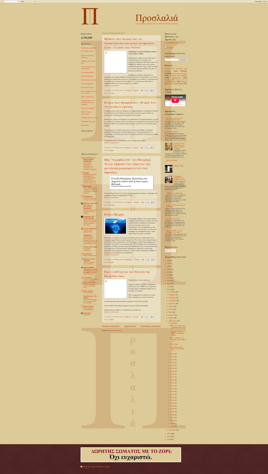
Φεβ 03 (172, 420)
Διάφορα (112, 205)
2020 (168, 269)
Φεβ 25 (172, 359)
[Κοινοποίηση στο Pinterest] (153, 90)
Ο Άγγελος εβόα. (178, 166)
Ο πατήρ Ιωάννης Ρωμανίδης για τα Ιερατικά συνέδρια (178, 145)
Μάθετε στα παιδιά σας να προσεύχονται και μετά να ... (178, 327)
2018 (168, 275)
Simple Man (87, 313)
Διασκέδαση (173, 75)
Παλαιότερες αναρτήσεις (151, 326)
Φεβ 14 (172, 391)
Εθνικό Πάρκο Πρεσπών (90, 255)
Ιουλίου (171, 306)
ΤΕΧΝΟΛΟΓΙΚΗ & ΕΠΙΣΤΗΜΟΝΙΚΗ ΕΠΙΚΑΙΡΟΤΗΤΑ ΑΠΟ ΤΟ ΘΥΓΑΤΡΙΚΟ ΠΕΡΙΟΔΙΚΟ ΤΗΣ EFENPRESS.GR (90, 240)
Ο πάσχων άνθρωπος (171, 131)
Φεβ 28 (172, 323)
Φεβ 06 (172, 412)
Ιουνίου (171, 309)
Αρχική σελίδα (130, 326)
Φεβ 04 (172, 417)
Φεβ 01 (172, 426)
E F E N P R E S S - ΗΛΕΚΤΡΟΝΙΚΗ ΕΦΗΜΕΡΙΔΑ (89, 159)
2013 (168, 289)
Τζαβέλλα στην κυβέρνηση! (174, 193)
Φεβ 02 (172, 423)
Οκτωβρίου (172, 298)
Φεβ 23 (172, 365)
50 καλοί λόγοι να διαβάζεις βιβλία (88, 231)
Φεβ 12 (172, 397)
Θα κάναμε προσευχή (172, 218)
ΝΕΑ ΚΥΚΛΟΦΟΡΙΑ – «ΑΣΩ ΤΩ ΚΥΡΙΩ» (89, 263)
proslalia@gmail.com (171, 43)
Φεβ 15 (172, 388)
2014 (168, 286)
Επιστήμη (168, 80)
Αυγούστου (172, 303)
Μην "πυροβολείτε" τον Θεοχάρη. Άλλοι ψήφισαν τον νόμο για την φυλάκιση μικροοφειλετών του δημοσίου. (127, 165)
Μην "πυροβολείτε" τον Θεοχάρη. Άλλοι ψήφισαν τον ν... (178, 339)
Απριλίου (172, 315)
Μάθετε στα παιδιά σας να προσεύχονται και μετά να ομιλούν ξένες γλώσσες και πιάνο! (129, 43)
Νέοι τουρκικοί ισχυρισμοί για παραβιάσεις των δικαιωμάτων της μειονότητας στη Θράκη (90, 166)
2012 (168, 433)
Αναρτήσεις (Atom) (116, 330)
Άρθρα (111, 150)
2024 (168, 260)
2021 (168, 266)
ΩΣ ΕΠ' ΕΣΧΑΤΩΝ (171, 160)
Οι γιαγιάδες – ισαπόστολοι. (87, 249)
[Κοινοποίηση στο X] (149, 90)
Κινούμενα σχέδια (179, 79)
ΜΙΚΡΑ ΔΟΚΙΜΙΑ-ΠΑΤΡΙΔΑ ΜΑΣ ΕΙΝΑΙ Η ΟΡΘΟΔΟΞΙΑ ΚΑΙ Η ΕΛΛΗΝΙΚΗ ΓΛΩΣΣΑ (90, 270)
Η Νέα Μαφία (114, 214)
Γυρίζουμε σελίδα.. (88, 292)
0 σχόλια (135, 90)
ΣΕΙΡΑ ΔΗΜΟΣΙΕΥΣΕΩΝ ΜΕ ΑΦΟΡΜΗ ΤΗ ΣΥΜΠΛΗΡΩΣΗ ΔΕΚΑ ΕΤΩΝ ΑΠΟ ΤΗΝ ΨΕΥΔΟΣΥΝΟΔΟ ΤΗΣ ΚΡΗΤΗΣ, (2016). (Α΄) (90, 179)
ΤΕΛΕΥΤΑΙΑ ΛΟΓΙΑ (88, 274)
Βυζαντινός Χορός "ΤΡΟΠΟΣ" (89, 259)
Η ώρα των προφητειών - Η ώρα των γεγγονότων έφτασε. (130, 104)
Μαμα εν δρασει (88, 306)
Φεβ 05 (172, 415)
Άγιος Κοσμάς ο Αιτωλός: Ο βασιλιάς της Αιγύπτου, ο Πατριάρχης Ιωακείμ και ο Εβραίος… (90, 190)
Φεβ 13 (172, 394)
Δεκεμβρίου (172, 292)
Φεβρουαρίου (173, 321)
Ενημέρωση (176, 78)
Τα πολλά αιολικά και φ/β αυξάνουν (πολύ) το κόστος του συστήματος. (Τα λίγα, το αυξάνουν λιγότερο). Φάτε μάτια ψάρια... (90, 283)
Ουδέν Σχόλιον (88, 291)
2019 (168, 272)
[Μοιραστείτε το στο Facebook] (151, 90)
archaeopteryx (87, 277)
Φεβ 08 (172, 406)
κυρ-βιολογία (87, 254)
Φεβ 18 (172, 380)
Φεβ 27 (172, 354)
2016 (168, 281)
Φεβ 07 (172, 409)
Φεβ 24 (172, 362)
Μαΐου (171, 312)
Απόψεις (168, 71)
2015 (168, 284)
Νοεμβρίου (172, 295)
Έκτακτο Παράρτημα (90, 228)
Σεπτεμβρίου (173, 300)
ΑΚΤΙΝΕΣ (86, 173)
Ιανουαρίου (172, 430)
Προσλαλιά (171, 84)
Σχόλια (180, 84)
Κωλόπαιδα (86, 314)
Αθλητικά (167, 68)
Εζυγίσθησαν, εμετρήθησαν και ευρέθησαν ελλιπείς (179, 178)
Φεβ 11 (172, 400)
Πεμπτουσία (87, 186)
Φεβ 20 (172, 374)
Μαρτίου (171, 318)
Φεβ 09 (172, 403)
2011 (168, 436)
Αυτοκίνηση (175, 74)
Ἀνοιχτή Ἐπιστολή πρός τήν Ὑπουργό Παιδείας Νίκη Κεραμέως (90, 301)
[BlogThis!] (147, 90)
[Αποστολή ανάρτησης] (141, 90)
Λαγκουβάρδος (170, 82)
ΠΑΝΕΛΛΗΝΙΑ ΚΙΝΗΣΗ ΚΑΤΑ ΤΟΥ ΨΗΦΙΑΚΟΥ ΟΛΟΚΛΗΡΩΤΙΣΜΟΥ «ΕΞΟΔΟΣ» (90, 222)
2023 (168, 263)
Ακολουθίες (179, 68)
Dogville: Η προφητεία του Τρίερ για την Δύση (89, 199)
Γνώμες (112, 93)
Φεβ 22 (172, 368)
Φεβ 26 (172, 357)
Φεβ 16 (172, 386)
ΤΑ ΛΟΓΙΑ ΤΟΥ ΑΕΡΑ (90, 247)
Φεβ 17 (172, 383)
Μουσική (184, 82)
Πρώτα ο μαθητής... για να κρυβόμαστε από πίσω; (174, 231)
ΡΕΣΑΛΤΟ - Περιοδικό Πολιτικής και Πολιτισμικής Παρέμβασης (90, 206)
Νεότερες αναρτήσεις (110, 326)
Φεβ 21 (172, 371)
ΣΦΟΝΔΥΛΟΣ (87, 235)
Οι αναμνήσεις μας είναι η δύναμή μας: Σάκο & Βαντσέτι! (90, 211)
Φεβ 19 (172, 377)
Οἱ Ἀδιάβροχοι (88, 196)
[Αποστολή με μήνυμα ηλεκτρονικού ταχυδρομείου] (145, 90)
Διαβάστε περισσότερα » (111, 85)
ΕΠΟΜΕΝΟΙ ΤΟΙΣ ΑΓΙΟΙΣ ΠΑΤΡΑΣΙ (88, 217)
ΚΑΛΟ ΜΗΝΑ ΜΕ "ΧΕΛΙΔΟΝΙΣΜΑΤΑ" (88, 308)
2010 (168, 439)
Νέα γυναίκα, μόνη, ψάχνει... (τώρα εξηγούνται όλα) (175, 119)
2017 (168, 278)
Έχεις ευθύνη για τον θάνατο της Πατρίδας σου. (177, 348)
